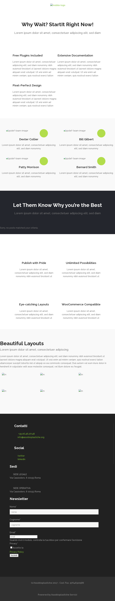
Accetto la (18, 548)
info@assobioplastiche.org (31, 437)
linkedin (21, 459)
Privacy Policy (17, 552)
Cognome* (15, 519)
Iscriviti (14, 555)
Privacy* (14, 543)
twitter (21, 456)
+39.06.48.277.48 (26, 434)
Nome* (13, 506)
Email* (13, 532)
